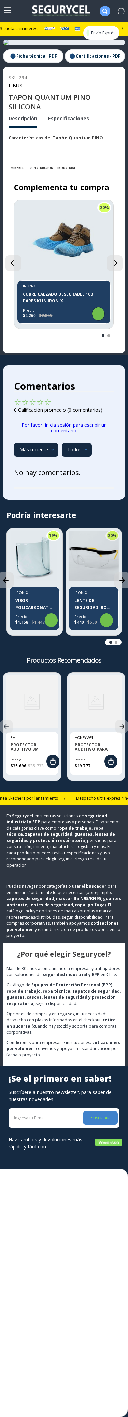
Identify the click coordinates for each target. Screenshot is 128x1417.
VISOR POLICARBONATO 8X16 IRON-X (33, 604)
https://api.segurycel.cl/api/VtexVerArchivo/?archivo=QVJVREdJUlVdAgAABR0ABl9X (33, 56)
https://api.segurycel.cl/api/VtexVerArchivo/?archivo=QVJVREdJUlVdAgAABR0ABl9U (95, 56)
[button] (13, 263)
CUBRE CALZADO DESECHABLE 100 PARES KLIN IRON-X (58, 297)
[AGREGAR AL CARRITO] (52, 761)
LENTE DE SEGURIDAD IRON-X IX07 (93, 604)
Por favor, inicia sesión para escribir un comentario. (64, 428)
